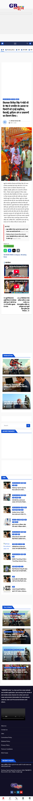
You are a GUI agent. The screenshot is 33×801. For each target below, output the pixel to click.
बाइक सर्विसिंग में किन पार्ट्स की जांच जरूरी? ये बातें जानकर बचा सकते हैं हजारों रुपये (15, 369)
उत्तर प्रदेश (25, 49)
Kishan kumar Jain (16, 120)
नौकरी (25, 495)
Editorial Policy (5, 741)
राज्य (31, 49)
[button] (27, 43)
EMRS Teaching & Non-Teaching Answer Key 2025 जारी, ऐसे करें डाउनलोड (19, 561)
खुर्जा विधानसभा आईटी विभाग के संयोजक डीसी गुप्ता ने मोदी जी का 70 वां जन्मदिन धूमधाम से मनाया (10, 302)
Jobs (2, 733)
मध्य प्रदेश (20, 544)
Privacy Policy (5, 745)
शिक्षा (18, 534)
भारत (19, 49)
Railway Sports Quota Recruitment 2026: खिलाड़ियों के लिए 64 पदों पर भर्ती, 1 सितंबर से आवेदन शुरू (17, 236)
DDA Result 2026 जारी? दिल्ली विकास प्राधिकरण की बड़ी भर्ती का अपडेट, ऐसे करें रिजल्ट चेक (19, 538)
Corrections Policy (6, 737)
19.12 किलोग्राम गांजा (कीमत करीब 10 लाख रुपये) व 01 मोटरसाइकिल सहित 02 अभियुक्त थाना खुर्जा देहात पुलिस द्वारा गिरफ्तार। (23, 304)
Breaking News (11, 49)
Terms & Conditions (7, 749)
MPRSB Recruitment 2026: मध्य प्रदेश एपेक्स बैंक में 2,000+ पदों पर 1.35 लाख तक (19, 548)
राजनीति (16, 497)
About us (3, 726)
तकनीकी (22, 507)
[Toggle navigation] (15, 43)
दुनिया (13, 509)
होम (3, 49)
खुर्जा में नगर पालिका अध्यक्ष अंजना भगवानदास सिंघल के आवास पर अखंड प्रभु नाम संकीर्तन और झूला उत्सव (16, 672)
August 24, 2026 (10, 675)
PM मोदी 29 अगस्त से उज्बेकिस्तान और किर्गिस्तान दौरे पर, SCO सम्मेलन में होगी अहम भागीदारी (16, 404)
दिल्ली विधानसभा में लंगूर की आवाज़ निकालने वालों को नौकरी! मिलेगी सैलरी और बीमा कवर (19, 571)
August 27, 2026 (10, 621)
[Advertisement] (16, 78)
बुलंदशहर (17, 99)
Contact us (4, 729)
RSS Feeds (4, 753)
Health (14, 519)
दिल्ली (22, 495)
